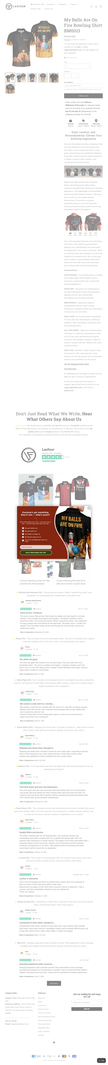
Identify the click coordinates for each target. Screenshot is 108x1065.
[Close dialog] (89, 508)
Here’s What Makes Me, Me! (36, 552)
